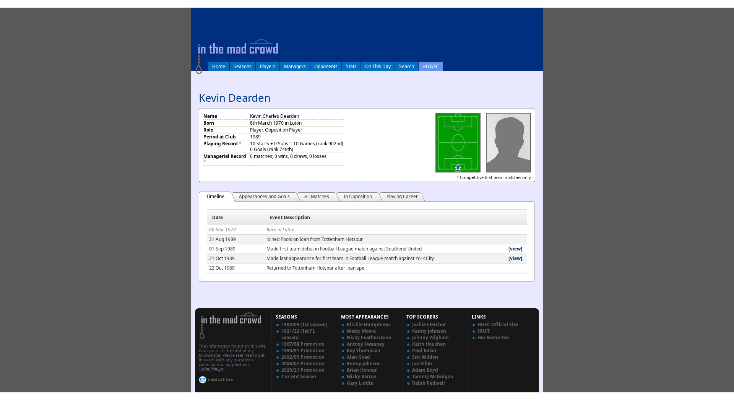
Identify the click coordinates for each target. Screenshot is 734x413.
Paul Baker (424, 350)
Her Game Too (493, 337)
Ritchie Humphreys (369, 324)
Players (268, 66)
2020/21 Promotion (303, 370)
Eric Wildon (425, 357)
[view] (515, 249)
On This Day (378, 66)
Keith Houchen (429, 344)
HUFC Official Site (497, 324)
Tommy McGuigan (432, 376)
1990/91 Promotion (303, 350)
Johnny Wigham (430, 337)
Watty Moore (361, 331)
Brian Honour (362, 370)
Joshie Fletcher (429, 324)
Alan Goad (358, 357)
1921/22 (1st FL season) (298, 334)
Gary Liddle (360, 383)
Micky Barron (362, 376)
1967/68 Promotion (303, 344)
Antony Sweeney (366, 344)
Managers (295, 66)
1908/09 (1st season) (304, 324)
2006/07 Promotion (303, 363)
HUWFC (430, 66)
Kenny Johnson (364, 363)
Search (406, 66)
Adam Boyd (425, 370)
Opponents (326, 66)
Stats (351, 66)
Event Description (290, 217)
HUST (483, 331)
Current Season (298, 376)
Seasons (243, 66)
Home (218, 66)
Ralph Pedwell (428, 383)
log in (199, 13)
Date (217, 217)
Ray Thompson (363, 350)
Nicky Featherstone (369, 337)
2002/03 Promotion (303, 357)
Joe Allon (422, 363)
